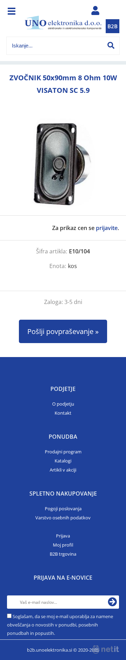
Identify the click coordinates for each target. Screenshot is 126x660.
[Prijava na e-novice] (112, 602)
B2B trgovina (63, 554)
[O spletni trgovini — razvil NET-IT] (105, 649)
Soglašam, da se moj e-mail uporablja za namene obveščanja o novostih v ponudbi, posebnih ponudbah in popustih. (60, 624)
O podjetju (63, 404)
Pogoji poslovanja (63, 508)
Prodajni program (63, 451)
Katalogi (63, 461)
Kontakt (63, 413)
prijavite (107, 228)
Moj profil (63, 545)
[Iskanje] (111, 45)
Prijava (63, 536)
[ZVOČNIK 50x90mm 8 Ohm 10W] (63, 163)
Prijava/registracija (95, 12)
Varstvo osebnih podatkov (63, 517)
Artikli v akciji (63, 470)
